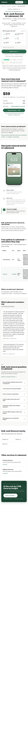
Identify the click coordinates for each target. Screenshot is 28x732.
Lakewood (14, 6)
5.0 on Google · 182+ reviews (7, 306)
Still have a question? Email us (9, 376)
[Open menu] (25, 2)
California (9, 6)
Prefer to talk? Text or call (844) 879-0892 (14, 56)
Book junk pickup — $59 (14, 110)
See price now (19, 2)
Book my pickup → (10, 495)
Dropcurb (3, 6)
